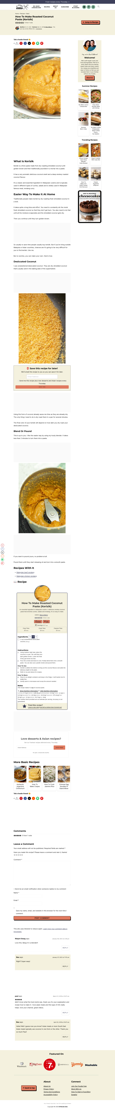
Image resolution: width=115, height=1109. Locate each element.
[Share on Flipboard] (41, 43)
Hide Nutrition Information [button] (49, 691)
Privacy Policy (49, 1089)
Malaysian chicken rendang (27, 576)
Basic (27, 13)
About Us (55, 6)
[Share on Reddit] (33, 43)
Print (39, 621)
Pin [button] (47, 621)
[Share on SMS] (37, 43)
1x (33, 636)
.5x (30, 636)
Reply (65, 948)
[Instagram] (93, 7)
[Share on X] (29, 43)
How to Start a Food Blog (80, 1092)
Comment (18, 860)
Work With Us (76, 1089)
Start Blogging (75, 6)
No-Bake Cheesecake (36, 6)
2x (36, 636)
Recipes (47, 7)
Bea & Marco (44, 615)
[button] (16, 23)
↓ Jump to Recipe (90, 22)
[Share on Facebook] (25, 43)
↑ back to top (29, 1088)
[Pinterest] (89, 7)
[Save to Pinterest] (21, 43)
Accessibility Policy (51, 1095)
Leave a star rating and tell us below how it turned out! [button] (45, 707)
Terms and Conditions (52, 1092)
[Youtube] (84, 7)
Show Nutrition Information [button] (28, 691)
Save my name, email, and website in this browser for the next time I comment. (41, 912)
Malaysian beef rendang (25, 572)
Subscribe (65, 7)
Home (17, 13)
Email (16, 900)
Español (74, 1095)
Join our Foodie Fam (79, 1086)
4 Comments (39, 28)
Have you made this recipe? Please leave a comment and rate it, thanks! (40, 852)
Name (16, 893)
